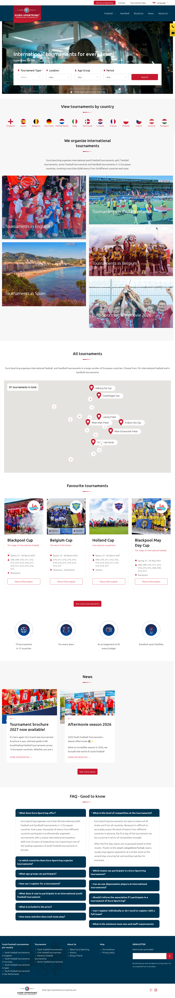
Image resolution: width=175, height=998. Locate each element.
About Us (163, 13)
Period (110, 70)
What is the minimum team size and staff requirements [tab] (123, 923)
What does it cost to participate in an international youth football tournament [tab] (49, 895)
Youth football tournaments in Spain (16, 966)
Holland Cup (103, 540)
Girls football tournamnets (49, 952)
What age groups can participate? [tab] (37, 873)
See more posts (87, 771)
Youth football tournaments (49, 949)
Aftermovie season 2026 (89, 724)
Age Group (84, 70)
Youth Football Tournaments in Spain (44, 274)
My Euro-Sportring (104, 2)
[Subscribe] (170, 956)
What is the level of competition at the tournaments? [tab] (122, 812)
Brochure (138, 13)
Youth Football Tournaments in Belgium (131, 251)
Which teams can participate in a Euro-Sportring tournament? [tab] (118, 872)
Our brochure (108, 949)
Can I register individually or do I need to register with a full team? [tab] (123, 912)
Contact (121, 2)
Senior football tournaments (50, 961)
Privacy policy (108, 952)
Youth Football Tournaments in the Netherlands (131, 200)
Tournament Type (31, 70)
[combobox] (30, 77)
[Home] (27, 14)
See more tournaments (87, 603)
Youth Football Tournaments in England (44, 207)
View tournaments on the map (89, 91)
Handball (124, 13)
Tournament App (138, 2)
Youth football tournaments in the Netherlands (16, 972)
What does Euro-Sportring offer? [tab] (37, 812)
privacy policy (163, 963)
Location (54, 70)
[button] (93, 442)
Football (108, 13)
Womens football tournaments (44, 957)
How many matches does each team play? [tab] (42, 916)
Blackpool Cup (20, 540)
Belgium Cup (61, 540)
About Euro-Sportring (79, 949)
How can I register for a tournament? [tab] (39, 883)
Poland (126, 125)
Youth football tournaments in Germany (16, 960)
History (73, 952)
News (151, 13)
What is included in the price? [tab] (35, 906)
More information (24, 581)
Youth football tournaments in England (16, 954)
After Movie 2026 (131, 303)
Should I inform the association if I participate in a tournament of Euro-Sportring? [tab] (119, 899)
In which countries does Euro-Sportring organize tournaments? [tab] (45, 862)
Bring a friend (76, 955)
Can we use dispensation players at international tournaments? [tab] (119, 885)
